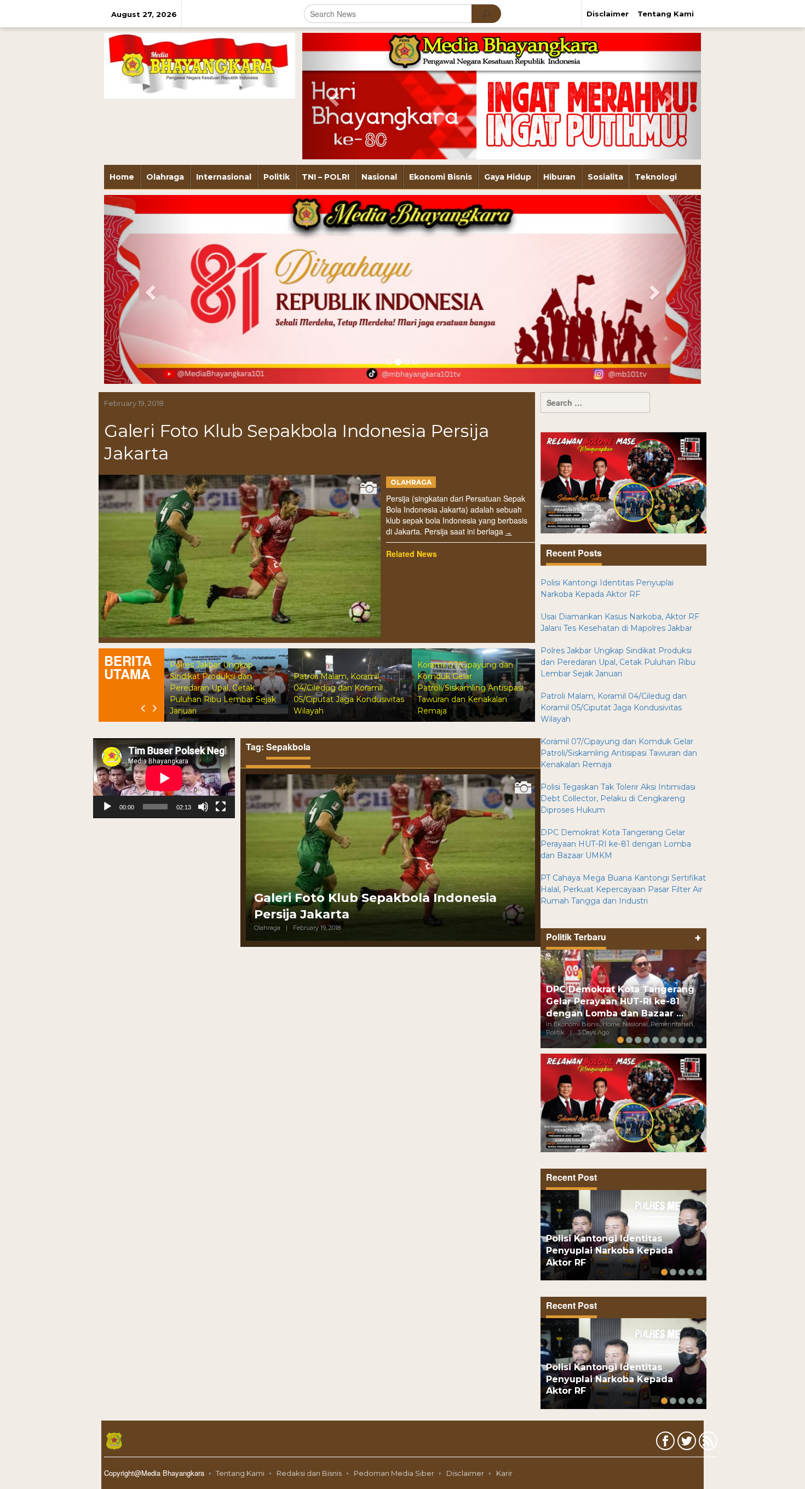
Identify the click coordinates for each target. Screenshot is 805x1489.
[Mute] (203, 806)
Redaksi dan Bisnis (309, 1473)
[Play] (107, 806)
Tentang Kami (240, 1473)
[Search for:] (595, 402)
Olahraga (411, 482)
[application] (164, 778)
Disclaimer (465, 1473)
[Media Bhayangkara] (199, 65)
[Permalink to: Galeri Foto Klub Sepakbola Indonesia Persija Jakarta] (240, 556)
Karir (504, 1473)
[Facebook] (664, 1443)
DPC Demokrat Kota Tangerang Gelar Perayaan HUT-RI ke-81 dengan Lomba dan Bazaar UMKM (615, 843)
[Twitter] (685, 1443)
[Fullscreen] (220, 806)
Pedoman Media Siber (394, 1473)
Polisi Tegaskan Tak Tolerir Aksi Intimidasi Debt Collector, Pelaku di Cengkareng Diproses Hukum (617, 798)
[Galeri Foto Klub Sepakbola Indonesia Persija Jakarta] (508, 532)
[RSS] (706, 1443)
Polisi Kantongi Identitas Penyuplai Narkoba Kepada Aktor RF (609, 1250)
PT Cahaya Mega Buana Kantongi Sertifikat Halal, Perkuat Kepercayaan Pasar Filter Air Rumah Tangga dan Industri (623, 889)
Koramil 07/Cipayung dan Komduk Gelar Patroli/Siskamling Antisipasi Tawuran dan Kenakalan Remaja (470, 688)
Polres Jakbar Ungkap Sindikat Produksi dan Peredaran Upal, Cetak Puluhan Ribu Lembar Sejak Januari (223, 688)
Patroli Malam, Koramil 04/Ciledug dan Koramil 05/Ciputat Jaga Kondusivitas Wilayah (613, 707)
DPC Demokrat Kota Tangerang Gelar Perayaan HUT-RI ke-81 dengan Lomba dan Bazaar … (620, 1001)
